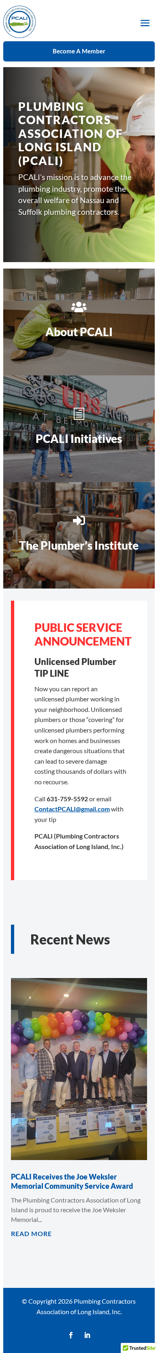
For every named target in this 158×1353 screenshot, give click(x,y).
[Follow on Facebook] (70, 1335)
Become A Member (79, 51)
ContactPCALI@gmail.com (72, 809)
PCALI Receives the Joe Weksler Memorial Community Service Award (72, 1181)
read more (31, 1233)
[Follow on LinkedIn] (87, 1335)
